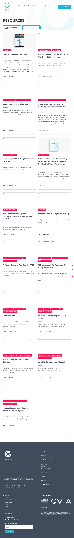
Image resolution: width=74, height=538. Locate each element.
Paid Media (44, 460)
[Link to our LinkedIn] (14, 520)
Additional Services (46, 468)
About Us (34, 5)
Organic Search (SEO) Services (49, 457)
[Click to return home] (7, 7)
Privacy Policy (6, 485)
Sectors (26, 5)
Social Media (44, 464)
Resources (32, 8)
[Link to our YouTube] (17, 520)
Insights (40, 8)
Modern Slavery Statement (9, 487)
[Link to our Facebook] (5, 520)
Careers (23, 8)
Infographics (7, 50)
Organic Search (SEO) (45, 50)
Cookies (23, 485)
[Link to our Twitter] (8, 520)
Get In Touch (45, 484)
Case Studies (43, 5)
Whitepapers (56, 50)
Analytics (43, 466)
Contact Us (65, 7)
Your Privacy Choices (15, 485)
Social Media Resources (10, 355)
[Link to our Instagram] (11, 520)
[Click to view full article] (19, 41)
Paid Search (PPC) (20, 258)
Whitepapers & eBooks (24, 100)
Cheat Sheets (7, 308)
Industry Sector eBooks (45, 100)
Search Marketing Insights (60, 258)
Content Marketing (45, 462)
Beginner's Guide (43, 154)
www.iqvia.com (59, 514)
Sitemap (19, 487)
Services (19, 5)
